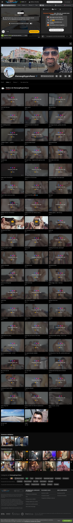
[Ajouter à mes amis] (65, 76)
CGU (27, 496)
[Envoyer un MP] (69, 76)
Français (18, 490)
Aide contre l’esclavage (30, 506)
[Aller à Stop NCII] (29, 514)
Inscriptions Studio (45, 495)
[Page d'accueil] (12, 2)
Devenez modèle (44, 493)
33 (27, 425)
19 (3, 425)
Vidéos (24, 5)
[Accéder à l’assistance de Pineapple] (22, 514)
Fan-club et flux (24, 82)
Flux (36, 5)
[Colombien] (11, 478)
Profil (19, 5)
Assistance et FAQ (61, 493)
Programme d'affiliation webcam (48, 498)
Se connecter (67, 1)
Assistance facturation (62, 495)
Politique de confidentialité (31, 494)
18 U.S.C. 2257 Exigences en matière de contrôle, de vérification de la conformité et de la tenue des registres (53, 514)
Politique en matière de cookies (32, 521)
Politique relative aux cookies (32, 501)
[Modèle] (70, 43)
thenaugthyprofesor (15, 475)
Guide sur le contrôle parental (32, 504)
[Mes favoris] (3, 31)
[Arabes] (27, 478)
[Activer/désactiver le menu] (2, 2)
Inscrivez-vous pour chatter (56, 30)
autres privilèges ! (60, 27)
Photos (31, 5)
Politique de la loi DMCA (31, 499)
